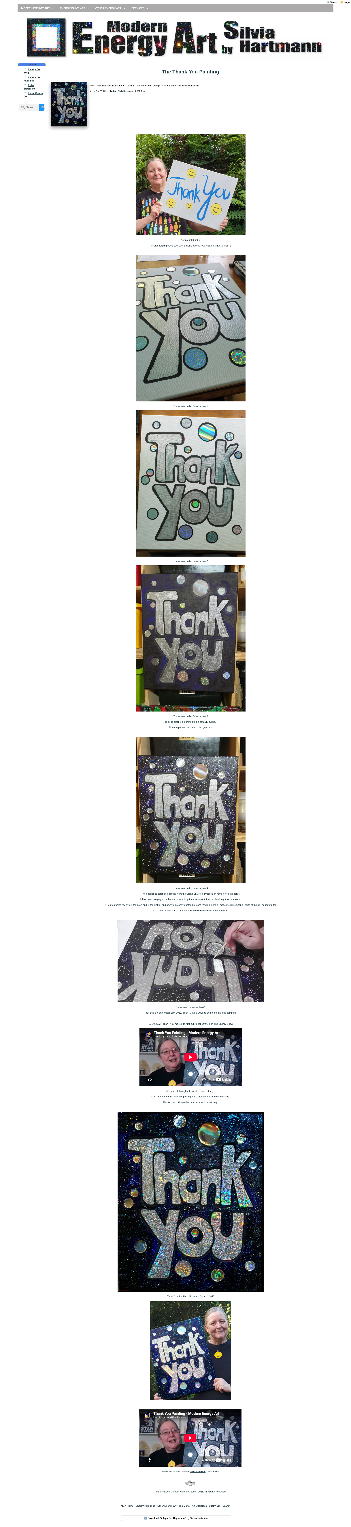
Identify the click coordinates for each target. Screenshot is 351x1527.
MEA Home (127, 1506)
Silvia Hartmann (125, 91)
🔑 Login (345, 2)
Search (226, 1506)
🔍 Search (332, 2)
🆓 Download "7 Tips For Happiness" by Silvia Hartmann (176, 1518)
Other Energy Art (166, 1506)
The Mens (184, 1506)
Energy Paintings (145, 1506)
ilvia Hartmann (182, 1491)
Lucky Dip (214, 1506)
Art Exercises (199, 1506)
